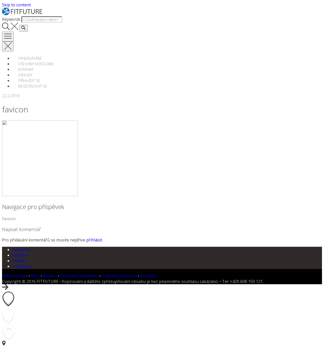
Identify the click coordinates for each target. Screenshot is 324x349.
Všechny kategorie (36, 63)
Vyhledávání (29, 58)
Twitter (19, 260)
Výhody (25, 74)
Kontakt (26, 69)
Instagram (22, 266)
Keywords (11, 19)
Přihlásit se (29, 80)
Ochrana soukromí (119, 276)
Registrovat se (32, 86)
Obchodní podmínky (79, 276)
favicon (9, 218)
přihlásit (94, 240)
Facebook (21, 249)
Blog (35, 276)
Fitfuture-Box (15, 276)
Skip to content (16, 5)
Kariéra (50, 276)
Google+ (20, 255)
